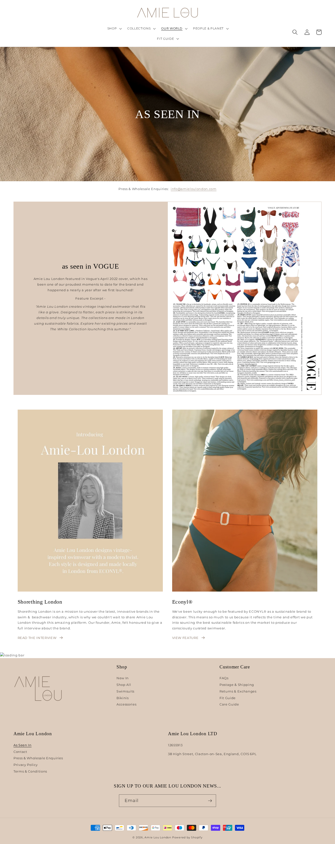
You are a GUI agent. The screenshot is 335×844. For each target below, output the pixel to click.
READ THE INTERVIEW (37, 638)
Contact (20, 752)
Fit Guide (227, 698)
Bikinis (122, 698)
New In (122, 678)
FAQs (224, 678)
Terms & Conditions (30, 771)
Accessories (126, 704)
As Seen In (22, 745)
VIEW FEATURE (185, 638)
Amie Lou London (157, 837)
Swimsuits (125, 691)
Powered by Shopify (187, 837)
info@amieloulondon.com (194, 189)
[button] (114, 28)
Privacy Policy (25, 765)
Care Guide (229, 704)
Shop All (123, 685)
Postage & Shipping (236, 685)
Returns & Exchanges (238, 691)
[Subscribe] (210, 800)
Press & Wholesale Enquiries (38, 758)
